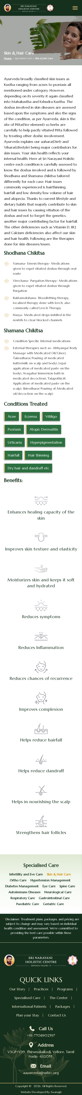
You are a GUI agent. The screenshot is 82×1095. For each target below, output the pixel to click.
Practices (41, 989)
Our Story (17, 989)
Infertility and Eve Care (26, 874)
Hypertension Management (50, 880)
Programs (65, 989)
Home (8, 58)
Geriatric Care (53, 904)
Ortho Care (18, 880)
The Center (58, 997)
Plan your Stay (27, 1015)
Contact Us (57, 1015)
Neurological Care (57, 892)
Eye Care (49, 886)
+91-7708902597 (41, 1035)
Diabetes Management (22, 886)
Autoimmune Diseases (24, 892)
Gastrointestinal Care (54, 898)
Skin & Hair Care (59, 874)
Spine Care (67, 886)
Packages (62, 1006)
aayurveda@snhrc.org (41, 1072)
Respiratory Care (23, 898)
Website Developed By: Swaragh (41, 1092)
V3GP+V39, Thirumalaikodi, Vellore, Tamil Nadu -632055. (41, 1054)
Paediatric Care (27, 904)
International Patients (29, 1006)
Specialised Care (27, 997)
